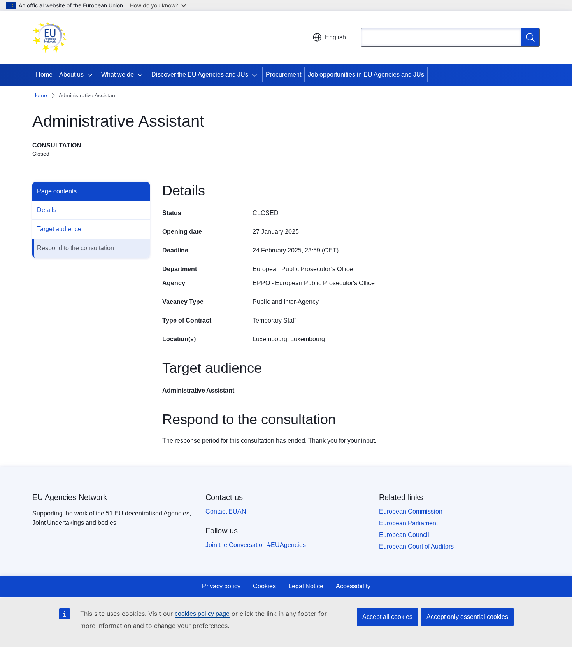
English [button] (335, 37)
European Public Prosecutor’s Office (303, 269)
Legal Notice (305, 586)
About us (71, 74)
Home (44, 74)
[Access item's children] (91, 75)
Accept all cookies (387, 617)
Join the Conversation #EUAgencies (255, 545)
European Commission (410, 511)
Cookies (264, 586)
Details (46, 210)
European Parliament (408, 523)
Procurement (283, 74)
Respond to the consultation (75, 248)
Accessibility (353, 586)
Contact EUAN (225, 511)
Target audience (59, 229)
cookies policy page (202, 613)
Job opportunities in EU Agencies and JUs (366, 74)
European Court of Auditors (416, 546)
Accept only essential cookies (467, 617)
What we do (117, 74)
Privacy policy (221, 586)
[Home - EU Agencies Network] (49, 37)
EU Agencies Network (69, 497)
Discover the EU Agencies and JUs (199, 74)
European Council (404, 534)
